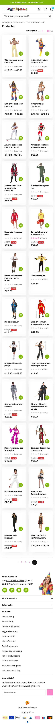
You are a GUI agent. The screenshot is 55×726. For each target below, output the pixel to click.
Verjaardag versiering (12, 651)
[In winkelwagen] (21, 53)
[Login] (39, 9)
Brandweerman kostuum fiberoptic (40, 323)
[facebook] (18, 589)
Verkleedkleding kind (11, 665)
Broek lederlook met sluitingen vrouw (40, 364)
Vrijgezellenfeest (9, 631)
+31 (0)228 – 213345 (15, 580)
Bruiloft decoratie (10, 646)
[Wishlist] (45, 9)
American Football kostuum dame (13, 146)
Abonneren (50, 692)
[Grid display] (48, 31)
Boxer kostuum (11, 322)
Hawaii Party (7, 621)
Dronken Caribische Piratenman (40, 449)
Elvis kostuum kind (13, 491)
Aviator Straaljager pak (40, 187)
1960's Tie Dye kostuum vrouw (40, 61)
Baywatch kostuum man (13, 233)
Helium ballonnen (10, 660)
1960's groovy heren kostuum (13, 61)
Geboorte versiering (11, 670)
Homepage (7, 22)
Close (27, 598)
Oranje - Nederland (11, 626)
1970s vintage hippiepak (37, 105)
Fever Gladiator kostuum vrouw (38, 536)
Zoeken (50, 15)
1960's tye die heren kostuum (13, 105)
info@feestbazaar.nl (16, 584)
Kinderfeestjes (8, 641)
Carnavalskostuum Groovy (13, 405)
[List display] (52, 31)
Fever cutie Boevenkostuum (39, 492)
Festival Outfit (8, 636)
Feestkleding (8, 616)
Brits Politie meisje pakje (13, 364)
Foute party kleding (11, 656)
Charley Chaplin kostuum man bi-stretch (39, 406)
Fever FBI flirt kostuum (10, 536)
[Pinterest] (11, 589)
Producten (18, 22)
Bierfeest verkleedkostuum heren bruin (13, 278)
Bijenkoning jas (38, 275)
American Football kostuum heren (39, 146)
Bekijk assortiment (3, 9)
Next (34, 562)
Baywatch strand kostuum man (39, 233)
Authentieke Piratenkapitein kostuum (13, 188)
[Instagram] (4, 589)
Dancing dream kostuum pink (14, 449)
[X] (25, 589)
